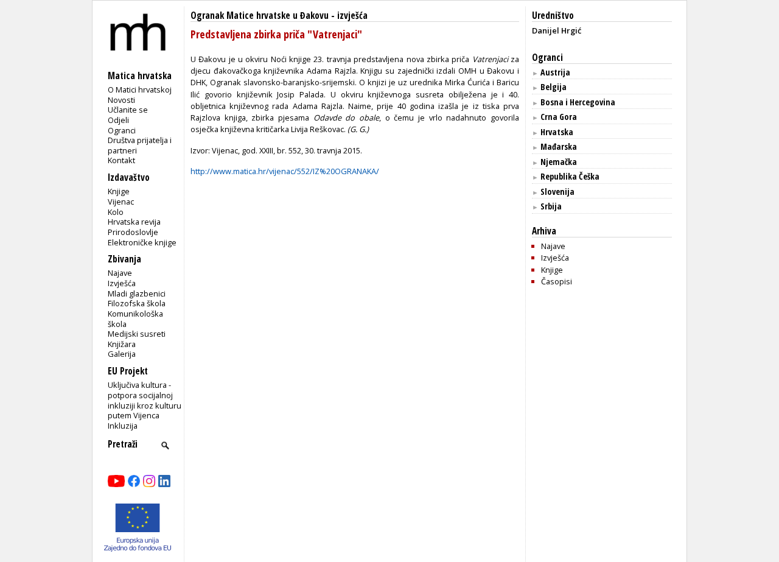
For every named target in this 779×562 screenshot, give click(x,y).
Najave (120, 272)
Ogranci (122, 130)
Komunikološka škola (135, 318)
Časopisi (556, 281)
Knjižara (122, 344)
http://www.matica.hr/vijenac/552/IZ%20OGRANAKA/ (284, 171)
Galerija (122, 353)
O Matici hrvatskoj (140, 89)
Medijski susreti (137, 333)
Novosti (121, 99)
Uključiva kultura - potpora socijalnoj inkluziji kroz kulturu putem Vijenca (144, 400)
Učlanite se (128, 109)
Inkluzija (123, 425)
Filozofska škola (137, 303)
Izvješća (122, 283)
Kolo (116, 211)
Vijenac (121, 201)
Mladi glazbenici (137, 293)
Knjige (119, 191)
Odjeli (118, 119)
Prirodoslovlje (133, 232)
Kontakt (121, 160)
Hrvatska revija (134, 221)
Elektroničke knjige (142, 242)
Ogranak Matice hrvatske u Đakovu (259, 15)
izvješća (352, 15)
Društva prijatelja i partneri (140, 145)
